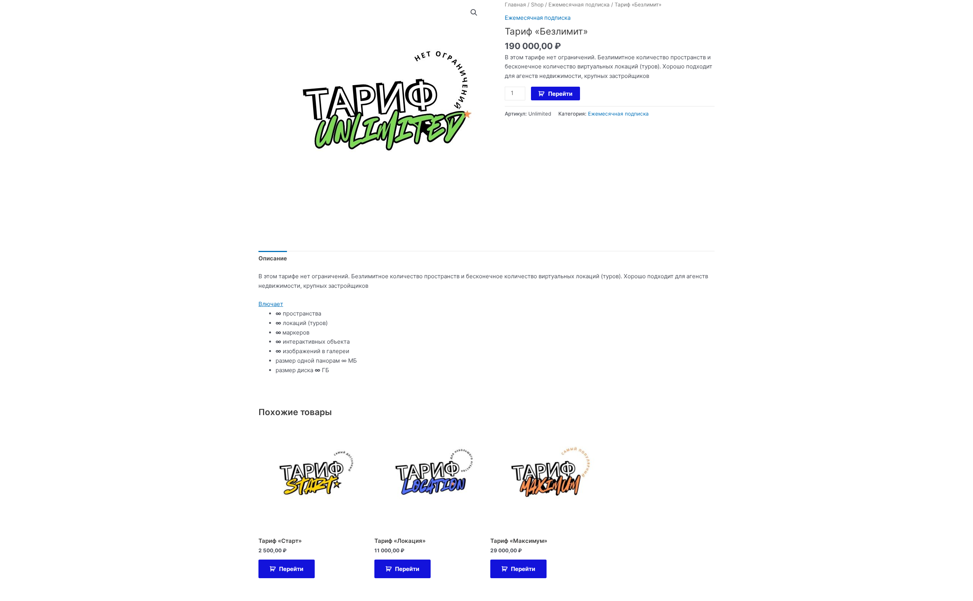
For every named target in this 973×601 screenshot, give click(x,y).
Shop (537, 5)
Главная (515, 5)
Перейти (560, 93)
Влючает (270, 304)
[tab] (486, 304)
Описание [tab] (272, 258)
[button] (474, 12)
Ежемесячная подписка (579, 5)
